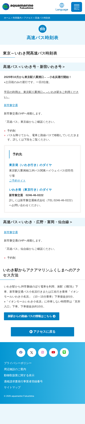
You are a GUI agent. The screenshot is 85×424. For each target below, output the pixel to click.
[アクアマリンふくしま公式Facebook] (20, 352)
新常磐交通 (11, 105)
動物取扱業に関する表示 (19, 375)
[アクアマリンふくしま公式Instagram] (42, 352)
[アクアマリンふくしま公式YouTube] (53, 352)
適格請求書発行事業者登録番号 (23, 381)
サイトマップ (12, 387)
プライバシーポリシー (18, 363)
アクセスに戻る (44, 331)
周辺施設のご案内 (15, 369)
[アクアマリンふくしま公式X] (31, 352)
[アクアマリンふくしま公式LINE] (64, 352)
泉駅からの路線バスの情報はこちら (30, 316)
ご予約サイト (17, 180)
